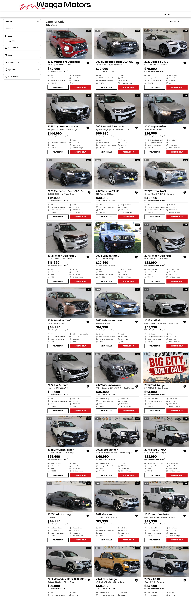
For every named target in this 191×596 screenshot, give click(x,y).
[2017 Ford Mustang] (69, 496)
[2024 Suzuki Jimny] (117, 237)
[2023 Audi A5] (166, 302)
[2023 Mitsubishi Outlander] (69, 43)
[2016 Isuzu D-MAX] (166, 431)
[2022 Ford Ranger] (117, 431)
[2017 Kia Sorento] (117, 496)
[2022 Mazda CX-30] (117, 173)
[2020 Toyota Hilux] (166, 108)
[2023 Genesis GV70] (166, 43)
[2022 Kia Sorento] (69, 367)
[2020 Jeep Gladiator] (166, 496)
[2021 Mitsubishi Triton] (69, 431)
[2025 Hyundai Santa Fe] (117, 108)
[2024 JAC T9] (166, 561)
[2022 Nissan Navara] (117, 367)
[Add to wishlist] (88, 63)
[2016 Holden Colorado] (166, 237)
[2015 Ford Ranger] (166, 367)
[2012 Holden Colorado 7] (69, 237)
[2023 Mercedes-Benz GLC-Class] (117, 43)
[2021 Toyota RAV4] (166, 173)
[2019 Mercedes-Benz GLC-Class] (69, 561)
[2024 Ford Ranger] (117, 561)
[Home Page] (55, 6)
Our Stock (167, 14)
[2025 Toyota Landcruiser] (69, 108)
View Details (58, 87)
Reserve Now (80, 87)
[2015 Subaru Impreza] (117, 302)
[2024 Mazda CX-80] (69, 302)
